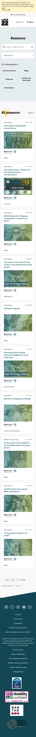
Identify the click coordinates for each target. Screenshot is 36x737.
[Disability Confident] (17, 696)
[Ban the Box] (16, 710)
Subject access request (18, 628)
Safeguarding (18, 672)
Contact (18, 614)
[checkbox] (9, 70)
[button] (18, 55)
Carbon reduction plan (18, 667)
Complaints (18, 623)
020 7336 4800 (23, 645)
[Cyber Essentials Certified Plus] (16, 683)
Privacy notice (18, 650)
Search (19, 22)
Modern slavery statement (18, 663)
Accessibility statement (18, 658)
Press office (18, 619)
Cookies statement (18, 654)
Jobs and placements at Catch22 (18, 632)
